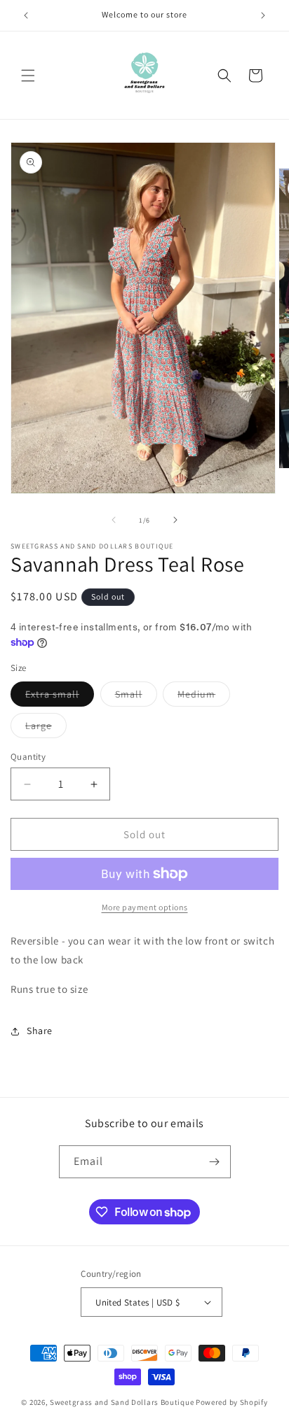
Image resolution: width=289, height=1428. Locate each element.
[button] (28, 75)
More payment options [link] (145, 907)
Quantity (28, 757)
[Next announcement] (263, 15)
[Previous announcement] (26, 15)
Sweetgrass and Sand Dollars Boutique (122, 1402)
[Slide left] (113, 519)
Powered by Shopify (232, 1402)
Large (46, 728)
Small (136, 697)
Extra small (59, 697)
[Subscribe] (214, 1161)
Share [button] (40, 1030)
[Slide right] (175, 519)
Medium (203, 697)
